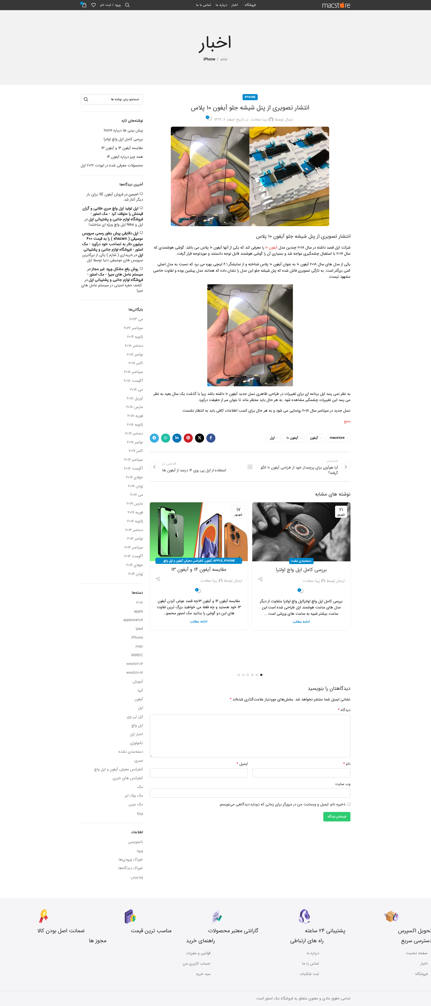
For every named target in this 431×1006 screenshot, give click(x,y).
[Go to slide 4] (248, 675)
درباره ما (313, 953)
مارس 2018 (134, 407)
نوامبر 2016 (135, 538)
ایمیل (242, 764)
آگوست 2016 (133, 556)
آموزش (138, 681)
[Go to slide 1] (261, 675)
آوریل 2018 (135, 398)
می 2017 (136, 495)
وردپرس (137, 877)
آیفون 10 (272, 247)
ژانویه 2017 (135, 521)
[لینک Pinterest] (188, 438)
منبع (347, 421)
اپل (272, 438)
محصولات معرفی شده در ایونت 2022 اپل (112, 165)
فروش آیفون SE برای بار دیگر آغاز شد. (115, 197)
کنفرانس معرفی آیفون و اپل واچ (183, 560)
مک (140, 787)
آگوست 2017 (133, 468)
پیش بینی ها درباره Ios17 (123, 130)
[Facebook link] (210, 438)
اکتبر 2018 (136, 363)
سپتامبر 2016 (133, 547)
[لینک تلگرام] (154, 438)
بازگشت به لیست (250, 466)
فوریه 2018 (135, 416)
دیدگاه (344, 710)
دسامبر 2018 (134, 346)
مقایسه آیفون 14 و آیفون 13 (198, 569)
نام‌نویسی (135, 842)
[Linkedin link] (176, 438)
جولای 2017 (134, 477)
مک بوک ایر (134, 795)
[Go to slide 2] (257, 675)
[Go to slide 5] (243, 675)
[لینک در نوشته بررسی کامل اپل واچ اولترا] (301, 531)
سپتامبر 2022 (133, 328)
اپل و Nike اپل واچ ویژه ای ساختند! (116, 225)
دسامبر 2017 (134, 433)
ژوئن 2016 (135, 574)
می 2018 (136, 389)
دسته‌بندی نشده (301, 561)
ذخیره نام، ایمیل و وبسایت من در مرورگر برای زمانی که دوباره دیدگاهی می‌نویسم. (282, 804)
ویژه (140, 813)
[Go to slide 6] (239, 675)
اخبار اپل (136, 734)
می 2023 (136, 319)
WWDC (137, 655)
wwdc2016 (134, 664)
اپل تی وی (135, 716)
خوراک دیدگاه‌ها (130, 868)
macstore (337, 438)
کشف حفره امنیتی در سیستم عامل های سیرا (112, 288)
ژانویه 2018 (135, 424)
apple (218, 560)
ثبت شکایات (309, 974)
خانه (223, 59)
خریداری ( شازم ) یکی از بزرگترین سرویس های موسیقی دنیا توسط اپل (112, 257)
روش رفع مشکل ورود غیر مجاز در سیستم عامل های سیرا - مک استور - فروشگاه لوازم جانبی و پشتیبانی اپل (115, 274)
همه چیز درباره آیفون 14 (125, 157)
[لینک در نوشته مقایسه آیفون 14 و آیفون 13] (199, 531)
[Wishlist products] (93, 4)
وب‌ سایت (342, 784)
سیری (138, 760)
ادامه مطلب (301, 621)
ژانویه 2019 (135, 337)
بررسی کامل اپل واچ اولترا (301, 570)
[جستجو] (127, 4)
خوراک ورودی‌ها (131, 860)
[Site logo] (336, 5)
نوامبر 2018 (135, 354)
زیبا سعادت (258, 119)
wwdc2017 (134, 673)
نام (346, 764)
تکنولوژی (136, 743)
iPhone (209, 59)
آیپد (140, 690)
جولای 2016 (134, 565)
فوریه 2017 (135, 512)
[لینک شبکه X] (199, 438)
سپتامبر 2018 (133, 372)
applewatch (133, 620)
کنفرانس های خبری (128, 778)
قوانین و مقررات (198, 953)
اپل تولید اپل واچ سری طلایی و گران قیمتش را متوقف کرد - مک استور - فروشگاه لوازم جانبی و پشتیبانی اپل (113, 213)
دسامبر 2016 (134, 530)
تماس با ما (310, 964)
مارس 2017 (134, 503)
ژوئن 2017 (135, 486)
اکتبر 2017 (136, 451)
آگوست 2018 (133, 381)
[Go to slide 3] (252, 675)
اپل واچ (137, 725)
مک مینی (136, 804)
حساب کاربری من (196, 964)
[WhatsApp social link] (165, 438)
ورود (139, 851)
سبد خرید (203, 974)
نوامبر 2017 (135, 442)
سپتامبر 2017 (133, 460)
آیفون (314, 438)
